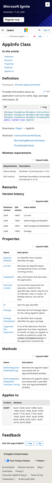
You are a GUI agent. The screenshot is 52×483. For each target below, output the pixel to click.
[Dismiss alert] (47, 4)
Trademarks (7, 479)
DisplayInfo (8, 277)
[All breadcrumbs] (4, 36)
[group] (26, 116)
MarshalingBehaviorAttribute (29, 140)
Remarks (8, 60)
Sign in (46, 30)
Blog (40, 467)
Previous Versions (26, 467)
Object (18, 128)
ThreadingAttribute (24, 145)
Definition (8, 56)
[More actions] (47, 36)
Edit (48, 91)
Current (7, 266)
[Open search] (39, 30)
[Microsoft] (26, 30)
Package (7, 310)
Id (4, 305)
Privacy (19, 471)
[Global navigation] (3, 30)
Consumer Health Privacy (14, 475)
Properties (9, 64)
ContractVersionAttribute (27, 135)
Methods (8, 67)
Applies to (9, 71)
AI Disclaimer (8, 467)
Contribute (7, 471)
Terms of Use (37, 475)
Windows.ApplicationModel (18, 36)
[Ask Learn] (34, 36)
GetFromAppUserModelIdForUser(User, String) (11, 381)
